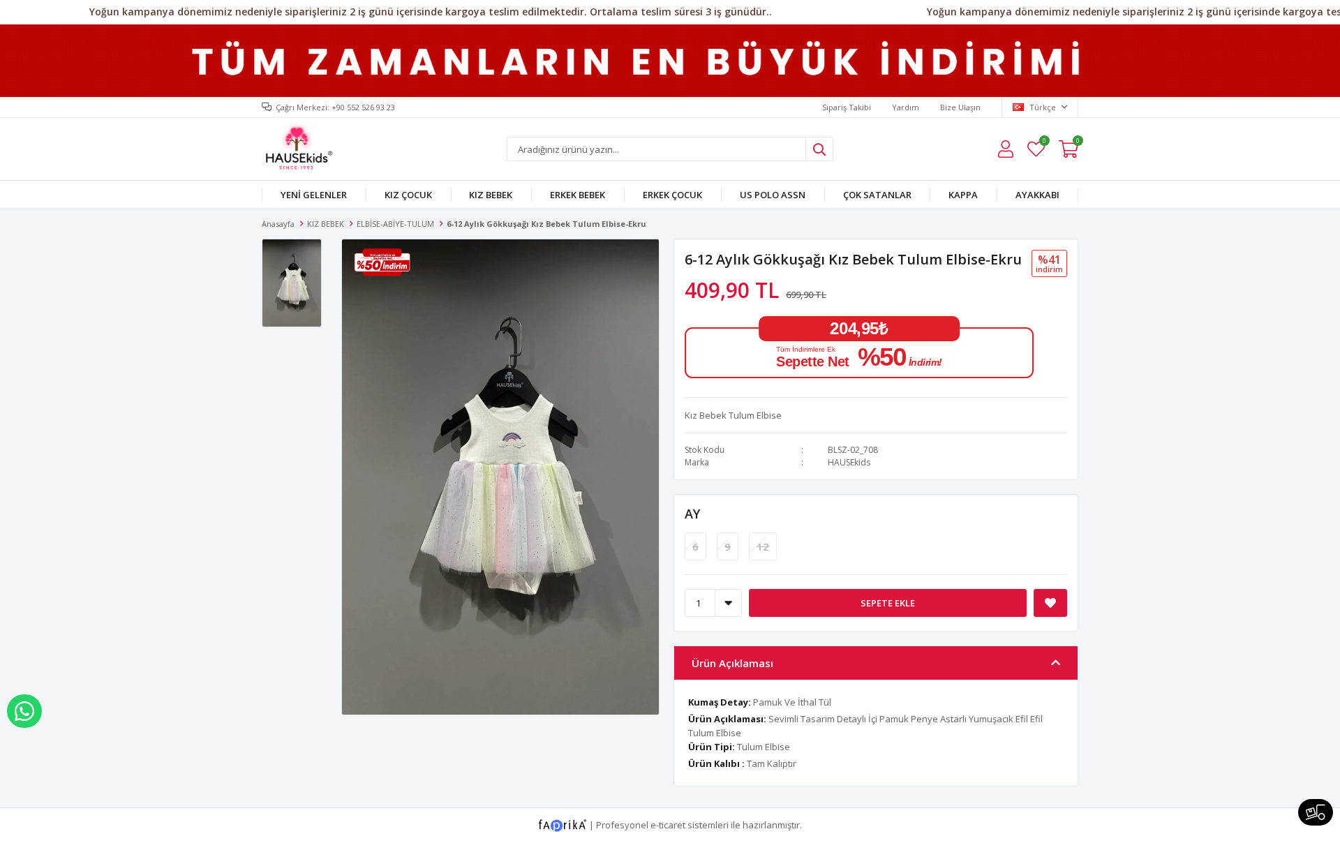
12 (763, 546)
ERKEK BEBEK (577, 194)
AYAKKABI (1037, 194)
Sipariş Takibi (846, 107)
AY (692, 513)
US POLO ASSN (772, 194)
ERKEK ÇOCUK (672, 194)
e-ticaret (667, 825)
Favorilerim (1044, 142)
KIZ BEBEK (490, 194)
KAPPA (963, 194)
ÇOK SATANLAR (877, 194)
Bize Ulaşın (960, 107)
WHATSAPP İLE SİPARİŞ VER (24, 711)
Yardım (905, 107)
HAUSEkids (849, 462)
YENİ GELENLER (314, 194)
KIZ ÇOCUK (408, 194)
